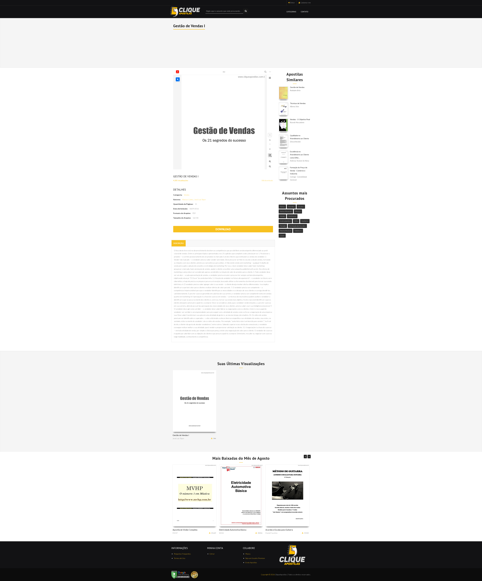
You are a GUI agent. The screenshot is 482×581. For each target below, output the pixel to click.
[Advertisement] (241, 48)
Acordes (291, 206)
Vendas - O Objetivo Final (300, 119)
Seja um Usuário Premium (255, 558)
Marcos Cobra (187, 199)
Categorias (291, 12)
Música (298, 211)
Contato (304, 12)
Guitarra (305, 221)
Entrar (292, 3)
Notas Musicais (286, 211)
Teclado (283, 226)
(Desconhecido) (295, 142)
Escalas (301, 206)
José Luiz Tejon (200, 199)
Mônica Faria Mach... (273, 533)
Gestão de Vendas (297, 87)
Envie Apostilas (251, 562)
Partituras (292, 216)
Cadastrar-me (305, 3)
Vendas (186, 195)
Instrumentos (285, 221)
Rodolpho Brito (295, 90)
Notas (282, 206)
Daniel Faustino (225, 533)
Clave (282, 235)
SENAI (175, 533)
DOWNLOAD (223, 229)
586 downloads (267, 180)
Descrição (178, 243)
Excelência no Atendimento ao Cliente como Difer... (299, 154)
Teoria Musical (285, 231)
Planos (248, 554)
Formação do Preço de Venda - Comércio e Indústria (298, 170)
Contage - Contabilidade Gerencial (298, 178)
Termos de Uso (179, 558)
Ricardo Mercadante (297, 122)
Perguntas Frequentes (182, 554)
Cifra (296, 221)
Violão (282, 216)
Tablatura (298, 231)
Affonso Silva (294, 106)
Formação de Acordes (297, 226)
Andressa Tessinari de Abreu (299, 161)
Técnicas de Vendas (298, 103)
